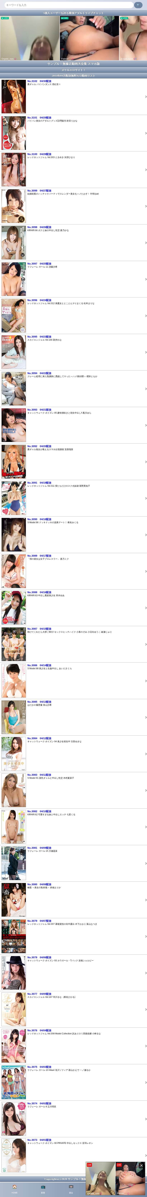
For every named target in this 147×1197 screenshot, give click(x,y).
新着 (43, 1189)
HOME (15, 1189)
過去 (71, 1189)
